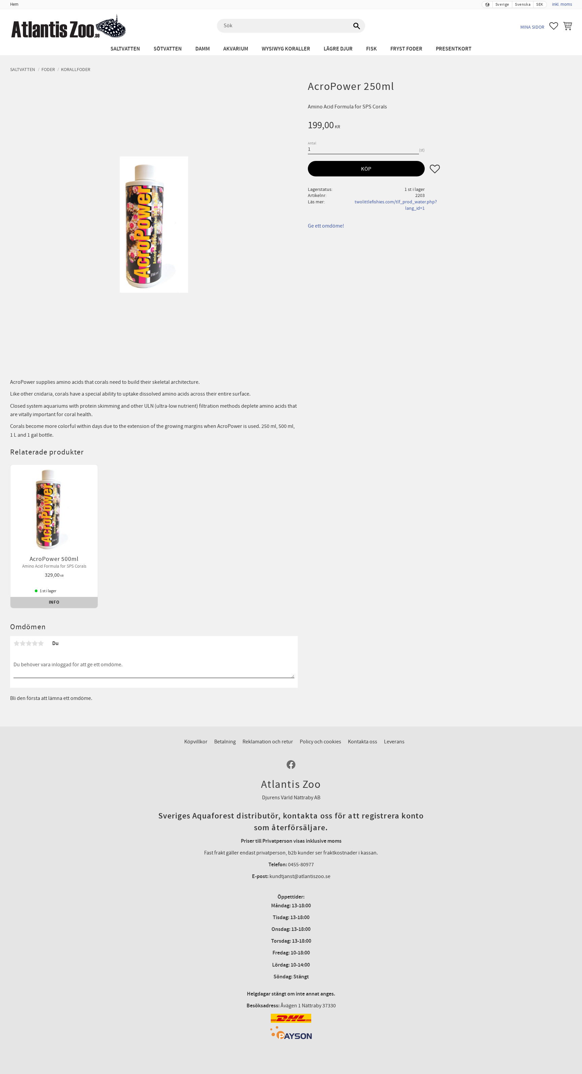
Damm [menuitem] (202, 49)
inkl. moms (562, 4)
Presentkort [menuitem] (454, 49)
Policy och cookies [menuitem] (320, 741)
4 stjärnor (35, 643)
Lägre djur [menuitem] (338, 49)
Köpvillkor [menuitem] (195, 741)
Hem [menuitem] (14, 4)
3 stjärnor (29, 643)
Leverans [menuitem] (394, 741)
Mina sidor (532, 27)
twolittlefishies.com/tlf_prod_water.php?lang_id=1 (396, 205)
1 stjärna (16, 643)
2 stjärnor (23, 643)
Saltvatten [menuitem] (125, 49)
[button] (553, 26)
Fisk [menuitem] (371, 49)
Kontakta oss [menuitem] (362, 741)
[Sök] (356, 26)
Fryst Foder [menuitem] (406, 49)
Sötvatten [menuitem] (168, 49)
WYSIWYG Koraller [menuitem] (286, 49)
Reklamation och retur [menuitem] (268, 741)
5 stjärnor (41, 643)
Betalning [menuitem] (225, 741)
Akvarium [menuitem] (235, 49)
